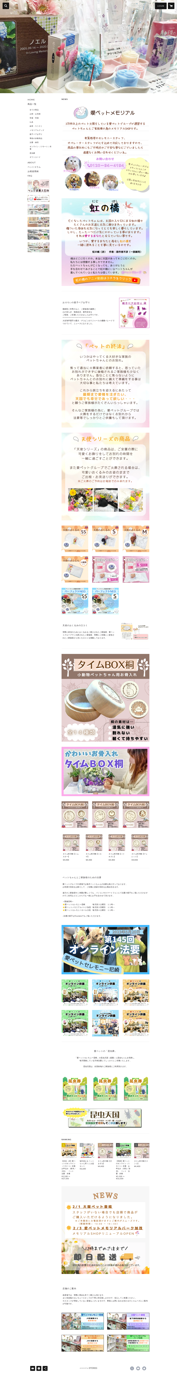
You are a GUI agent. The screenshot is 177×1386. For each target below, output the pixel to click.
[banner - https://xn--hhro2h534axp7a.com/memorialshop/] (38, 247)
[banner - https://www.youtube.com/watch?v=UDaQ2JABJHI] (105, 242)
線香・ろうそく (36, 126)
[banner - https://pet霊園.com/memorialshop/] (128, 1343)
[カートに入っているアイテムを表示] (171, 6)
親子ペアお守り (36, 134)
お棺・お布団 (35, 114)
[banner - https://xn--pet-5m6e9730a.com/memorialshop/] (38, 235)
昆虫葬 (32, 153)
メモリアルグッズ (37, 130)
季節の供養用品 (36, 138)
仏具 (31, 122)
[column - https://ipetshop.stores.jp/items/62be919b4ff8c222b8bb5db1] (134, 313)
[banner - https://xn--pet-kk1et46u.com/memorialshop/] (38, 222)
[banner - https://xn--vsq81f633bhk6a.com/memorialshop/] (38, 209)
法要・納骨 (34, 142)
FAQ (30, 175)
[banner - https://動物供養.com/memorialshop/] (83, 1321)
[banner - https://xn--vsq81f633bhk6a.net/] (38, 186)
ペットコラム (34, 167)
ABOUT (32, 162)
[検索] (6, 6)
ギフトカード (35, 157)
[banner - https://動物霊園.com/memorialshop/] (83, 1343)
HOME (31, 99)
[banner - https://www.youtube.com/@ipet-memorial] (38, 198)
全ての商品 (34, 110)
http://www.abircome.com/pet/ (144, 1368)
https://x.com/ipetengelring (132, 1368)
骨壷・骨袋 (34, 118)
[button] (161, 6)
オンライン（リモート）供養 (40, 147)
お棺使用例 (33, 171)
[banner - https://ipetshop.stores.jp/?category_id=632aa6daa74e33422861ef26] (105, 698)
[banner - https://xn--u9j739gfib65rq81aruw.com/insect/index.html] (105, 1117)
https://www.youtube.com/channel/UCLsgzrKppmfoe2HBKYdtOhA (138, 1368)
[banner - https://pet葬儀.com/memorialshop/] (128, 1321)
